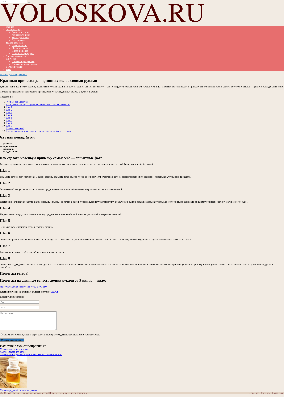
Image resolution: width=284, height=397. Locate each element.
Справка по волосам (16, 56)
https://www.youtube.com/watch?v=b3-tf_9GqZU (23, 286)
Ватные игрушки (14, 67)
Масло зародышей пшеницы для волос (19, 390)
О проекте (253, 393)
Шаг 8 (9, 125)
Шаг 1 (9, 107)
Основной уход (13, 29)
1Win (8, 69)
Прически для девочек (23, 61)
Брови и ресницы (20, 32)
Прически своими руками (25, 64)
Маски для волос (20, 48)
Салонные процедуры (23, 53)
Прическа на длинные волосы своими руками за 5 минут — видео (39, 131)
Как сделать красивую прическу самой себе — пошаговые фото (38, 104)
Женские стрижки (21, 35)
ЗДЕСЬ (55, 291)
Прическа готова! (15, 128)
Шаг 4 (9, 115)
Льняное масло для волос (12, 352)
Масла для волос (20, 37)
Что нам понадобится (17, 101)
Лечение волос (19, 45)
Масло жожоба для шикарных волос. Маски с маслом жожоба (31, 354)
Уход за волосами (14, 43)
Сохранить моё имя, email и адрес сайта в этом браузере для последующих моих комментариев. (52, 334)
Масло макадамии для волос (14, 349)
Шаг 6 (9, 120)
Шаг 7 (9, 123)
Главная (10, 27)
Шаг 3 (9, 112)
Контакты (265, 393)
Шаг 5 (9, 117)
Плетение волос (20, 51)
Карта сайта (278, 393)
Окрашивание (19, 40)
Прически (11, 59)
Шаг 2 (9, 109)
